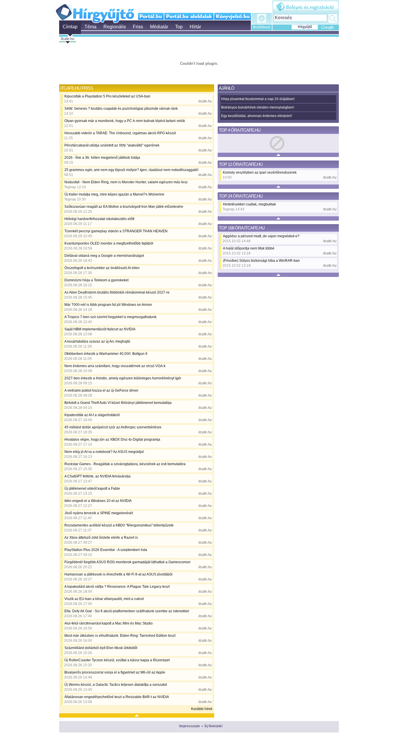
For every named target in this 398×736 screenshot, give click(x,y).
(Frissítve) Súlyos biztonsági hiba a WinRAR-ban (261, 261)
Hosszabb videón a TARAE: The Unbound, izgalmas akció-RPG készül (120, 133)
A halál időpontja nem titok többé (248, 248)
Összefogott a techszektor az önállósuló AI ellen (102, 268)
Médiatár (159, 26)
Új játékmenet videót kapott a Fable (92, 488)
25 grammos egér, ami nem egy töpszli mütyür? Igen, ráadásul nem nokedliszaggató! (131, 170)
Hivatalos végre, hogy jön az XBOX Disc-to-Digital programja (112, 439)
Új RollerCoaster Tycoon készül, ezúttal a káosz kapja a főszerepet (117, 660)
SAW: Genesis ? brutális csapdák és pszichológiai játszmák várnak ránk (121, 109)
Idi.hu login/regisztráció (305, 7)
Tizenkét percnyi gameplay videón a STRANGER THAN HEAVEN (116, 231)
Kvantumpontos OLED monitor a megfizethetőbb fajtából (108, 243)
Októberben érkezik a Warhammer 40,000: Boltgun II (105, 354)
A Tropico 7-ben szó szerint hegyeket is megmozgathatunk (110, 317)
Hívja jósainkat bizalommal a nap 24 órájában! (258, 99)
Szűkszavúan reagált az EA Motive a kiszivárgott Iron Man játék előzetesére (123, 207)
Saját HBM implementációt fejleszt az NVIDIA (99, 329)
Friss (138, 26)
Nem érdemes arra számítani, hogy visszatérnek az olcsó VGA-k (114, 366)
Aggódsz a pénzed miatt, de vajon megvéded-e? (261, 236)
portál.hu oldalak (189, 16)
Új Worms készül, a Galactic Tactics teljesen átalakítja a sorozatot (115, 685)
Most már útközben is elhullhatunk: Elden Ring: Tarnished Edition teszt (119, 636)
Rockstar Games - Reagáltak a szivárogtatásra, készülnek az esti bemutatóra (125, 464)
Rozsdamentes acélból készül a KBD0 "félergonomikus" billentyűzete (119, 525)
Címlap (70, 26)
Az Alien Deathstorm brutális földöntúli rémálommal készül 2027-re (117, 292)
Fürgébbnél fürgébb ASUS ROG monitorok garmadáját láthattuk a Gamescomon (127, 562)
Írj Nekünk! (214, 726)
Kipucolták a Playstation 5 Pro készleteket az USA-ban (107, 96)
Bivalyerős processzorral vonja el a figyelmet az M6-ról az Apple (114, 672)
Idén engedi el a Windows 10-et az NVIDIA (98, 501)
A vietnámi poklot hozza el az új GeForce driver (101, 390)
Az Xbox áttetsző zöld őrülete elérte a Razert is (101, 538)
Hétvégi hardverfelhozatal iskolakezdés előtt (99, 219)
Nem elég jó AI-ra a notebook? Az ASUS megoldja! (104, 452)
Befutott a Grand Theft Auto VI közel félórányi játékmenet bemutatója (118, 403)
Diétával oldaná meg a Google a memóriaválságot (104, 256)
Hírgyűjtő (95, 11)
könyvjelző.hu (232, 16)
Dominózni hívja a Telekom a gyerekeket (96, 280)
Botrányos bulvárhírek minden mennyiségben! (257, 107)
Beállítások (261, 27)
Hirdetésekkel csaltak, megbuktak (249, 204)
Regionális (114, 26)
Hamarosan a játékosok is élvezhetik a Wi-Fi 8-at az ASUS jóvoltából (118, 574)
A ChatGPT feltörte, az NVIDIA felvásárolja (97, 476)
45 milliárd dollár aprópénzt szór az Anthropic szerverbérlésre (112, 427)
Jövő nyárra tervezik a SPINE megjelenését (98, 513)
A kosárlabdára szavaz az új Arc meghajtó (97, 341)
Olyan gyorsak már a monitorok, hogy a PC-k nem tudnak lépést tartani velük (124, 121)
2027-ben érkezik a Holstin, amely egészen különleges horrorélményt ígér (122, 378)
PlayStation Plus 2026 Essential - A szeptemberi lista (105, 550)
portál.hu (151, 16)
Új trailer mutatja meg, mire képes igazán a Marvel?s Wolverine (114, 194)
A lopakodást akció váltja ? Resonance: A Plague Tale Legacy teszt (117, 587)
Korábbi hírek (201, 709)
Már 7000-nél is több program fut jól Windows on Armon (108, 305)
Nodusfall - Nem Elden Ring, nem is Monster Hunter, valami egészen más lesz (126, 182)
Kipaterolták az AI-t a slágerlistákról (92, 415)
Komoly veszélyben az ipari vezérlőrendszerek (260, 172)
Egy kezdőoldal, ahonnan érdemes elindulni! (256, 116)
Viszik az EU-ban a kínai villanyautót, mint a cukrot (104, 599)
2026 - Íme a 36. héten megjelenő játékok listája (102, 158)
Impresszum (189, 726)
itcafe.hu (67, 39)
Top (179, 26)
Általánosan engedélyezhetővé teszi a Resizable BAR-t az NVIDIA (116, 697)
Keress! (332, 18)
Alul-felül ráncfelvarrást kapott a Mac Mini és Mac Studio (108, 623)
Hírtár (195, 26)
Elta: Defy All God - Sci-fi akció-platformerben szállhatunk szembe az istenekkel (126, 611)
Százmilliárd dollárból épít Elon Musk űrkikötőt (100, 648)
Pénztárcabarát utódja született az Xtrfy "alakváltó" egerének (111, 145)
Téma (90, 26)
